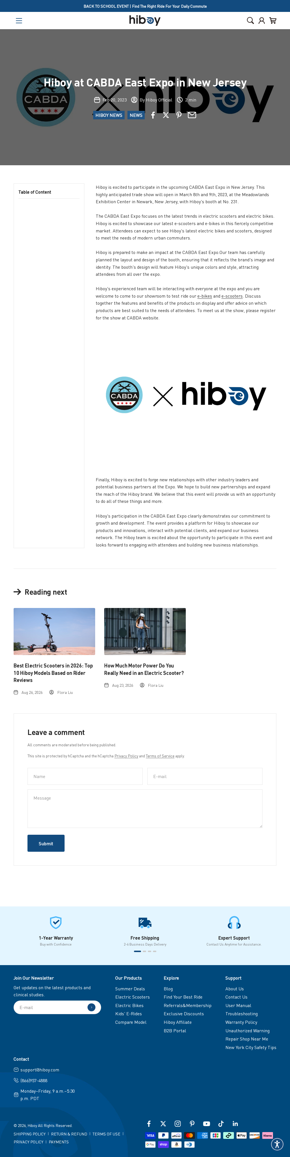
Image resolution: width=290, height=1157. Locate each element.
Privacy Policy (126, 755)
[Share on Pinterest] (179, 115)
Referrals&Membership (188, 1005)
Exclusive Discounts (184, 1013)
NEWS (136, 115)
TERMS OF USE (106, 1133)
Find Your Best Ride (183, 997)
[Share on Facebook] (153, 115)
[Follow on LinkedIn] (235, 1124)
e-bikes (204, 296)
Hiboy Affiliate (178, 1022)
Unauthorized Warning (247, 1030)
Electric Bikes (129, 1005)
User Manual (238, 1005)
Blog (168, 988)
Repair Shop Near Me (246, 1039)
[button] (277, 1144)
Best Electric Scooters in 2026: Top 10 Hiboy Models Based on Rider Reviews (53, 672)
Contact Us (236, 997)
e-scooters (232, 296)
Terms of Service (160, 755)
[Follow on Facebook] (149, 1124)
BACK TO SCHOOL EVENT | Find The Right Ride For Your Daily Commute (145, 6)
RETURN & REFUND (69, 1133)
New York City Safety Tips (250, 1047)
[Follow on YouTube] (206, 1124)
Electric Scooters (132, 997)
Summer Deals (130, 988)
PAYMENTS (59, 1141)
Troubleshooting (241, 1013)
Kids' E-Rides (128, 1013)
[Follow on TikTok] (221, 1124)
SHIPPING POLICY (30, 1133)
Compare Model (130, 1022)
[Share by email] (192, 115)
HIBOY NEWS (108, 115)
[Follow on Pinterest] (192, 1124)
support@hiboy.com (39, 1070)
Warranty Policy (241, 1022)
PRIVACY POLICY (28, 1141)
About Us (234, 988)
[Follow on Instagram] (178, 1124)
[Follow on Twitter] (163, 1124)
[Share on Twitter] (166, 115)
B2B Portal (175, 1030)
